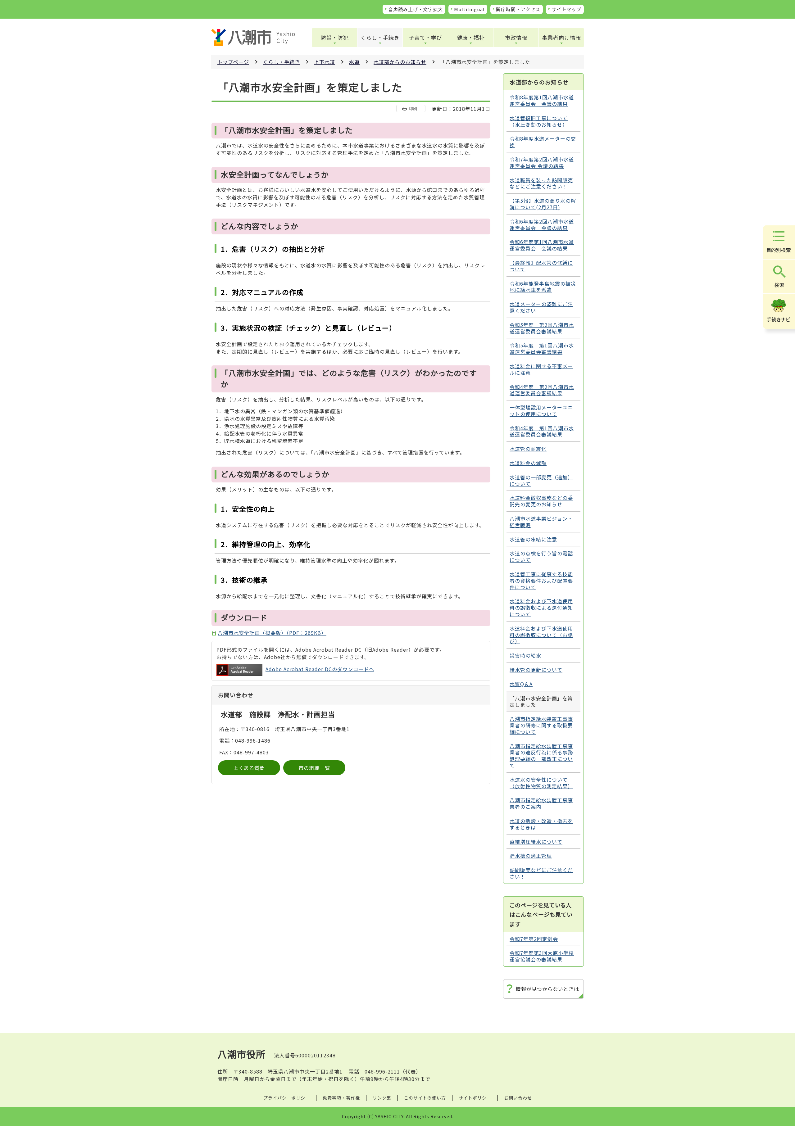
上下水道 (324, 62)
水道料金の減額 (528, 463)
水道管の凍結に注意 (533, 539)
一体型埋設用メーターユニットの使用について (541, 411)
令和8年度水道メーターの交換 (543, 142)
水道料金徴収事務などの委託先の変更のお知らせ (541, 501)
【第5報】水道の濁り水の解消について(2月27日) (543, 204)
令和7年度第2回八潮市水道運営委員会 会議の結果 (542, 163)
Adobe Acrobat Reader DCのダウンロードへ (320, 669)
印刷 (413, 108)
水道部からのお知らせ (400, 62)
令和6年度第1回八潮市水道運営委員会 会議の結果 (542, 245)
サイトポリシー (475, 1098)
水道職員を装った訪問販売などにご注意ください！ (541, 183)
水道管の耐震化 (528, 448)
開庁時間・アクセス (518, 9)
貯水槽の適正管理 (531, 855)
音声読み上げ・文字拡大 (415, 9)
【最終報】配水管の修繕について (541, 266)
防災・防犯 (335, 37)
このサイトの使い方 (425, 1098)
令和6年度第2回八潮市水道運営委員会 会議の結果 (542, 225)
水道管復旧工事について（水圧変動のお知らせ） (539, 121)
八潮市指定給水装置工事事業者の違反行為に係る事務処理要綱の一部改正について (541, 755)
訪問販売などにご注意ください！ (541, 873)
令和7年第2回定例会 (534, 939)
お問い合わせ (518, 1098)
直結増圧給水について (536, 841)
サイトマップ (566, 9)
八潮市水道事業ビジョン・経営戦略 (541, 522)
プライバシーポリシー (286, 1098)
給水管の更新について (536, 669)
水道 (354, 62)
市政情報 (516, 37)
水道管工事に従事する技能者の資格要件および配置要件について (541, 580)
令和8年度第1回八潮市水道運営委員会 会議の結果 (542, 100)
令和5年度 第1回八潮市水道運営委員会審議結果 (542, 348)
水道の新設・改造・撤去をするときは (541, 824)
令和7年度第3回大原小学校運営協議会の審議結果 (542, 956)
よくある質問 (249, 767)
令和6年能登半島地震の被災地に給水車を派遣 (543, 287)
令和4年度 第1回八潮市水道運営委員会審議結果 (542, 431)
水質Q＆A (521, 684)
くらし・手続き (380, 37)
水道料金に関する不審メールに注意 (541, 369)
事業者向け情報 (561, 37)
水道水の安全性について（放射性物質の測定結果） (541, 783)
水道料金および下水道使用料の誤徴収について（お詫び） (541, 635)
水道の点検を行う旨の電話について (541, 556)
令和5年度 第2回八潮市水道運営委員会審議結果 (542, 328)
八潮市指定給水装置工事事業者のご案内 (541, 803)
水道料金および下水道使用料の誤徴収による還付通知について (541, 607)
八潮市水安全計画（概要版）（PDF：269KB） (272, 632)
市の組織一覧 (314, 767)
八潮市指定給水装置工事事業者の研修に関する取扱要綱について (541, 725)
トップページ (233, 62)
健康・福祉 (471, 37)
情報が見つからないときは (547, 989)
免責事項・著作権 (341, 1098)
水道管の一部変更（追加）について (541, 480)
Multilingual (469, 9)
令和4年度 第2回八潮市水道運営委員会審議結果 (542, 390)
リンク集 (382, 1098)
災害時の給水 (525, 655)
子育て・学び (425, 37)
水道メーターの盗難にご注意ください (541, 307)
